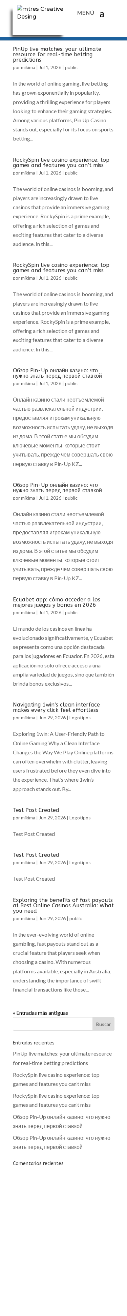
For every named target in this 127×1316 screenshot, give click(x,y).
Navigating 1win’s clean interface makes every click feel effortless (56, 707)
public (71, 67)
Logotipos (80, 717)
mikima (28, 67)
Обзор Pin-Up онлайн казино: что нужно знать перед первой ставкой (57, 373)
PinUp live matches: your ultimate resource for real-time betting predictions (57, 54)
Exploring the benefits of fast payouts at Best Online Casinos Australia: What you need (63, 905)
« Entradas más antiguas (40, 1012)
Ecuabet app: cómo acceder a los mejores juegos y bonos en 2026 (56, 602)
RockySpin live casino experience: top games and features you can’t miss (61, 162)
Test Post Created (36, 810)
